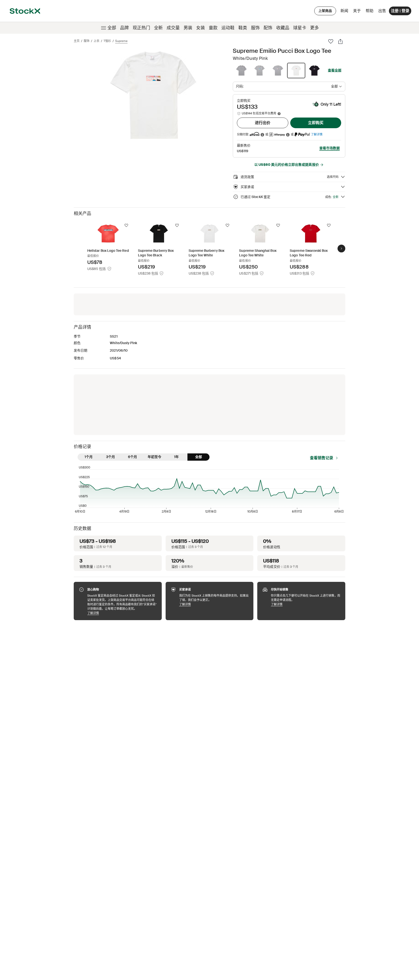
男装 (188, 28)
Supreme (121, 41)
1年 (176, 457)
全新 (158, 28)
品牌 (124, 28)
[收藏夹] (331, 41)
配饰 (268, 28)
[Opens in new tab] (262, 134)
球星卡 (299, 28)
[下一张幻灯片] (341, 248)
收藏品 (282, 28)
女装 (200, 28)
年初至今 (154, 457)
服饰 (255, 28)
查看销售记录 (321, 457)
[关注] (126, 225)
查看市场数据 (329, 148)
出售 (382, 10)
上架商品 (325, 10)
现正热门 (141, 28)
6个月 (132, 457)
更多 (314, 28)
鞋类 (242, 28)
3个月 (110, 457)
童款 (213, 28)
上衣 (96, 41)
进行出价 (262, 122)
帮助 (369, 10)
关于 (358, 12)
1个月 (89, 457)
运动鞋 (227, 28)
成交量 (173, 28)
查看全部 (334, 70)
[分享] (340, 41)
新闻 (344, 10)
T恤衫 (107, 41)
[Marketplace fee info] (279, 114)
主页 (77, 41)
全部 (111, 28)
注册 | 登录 (400, 10)
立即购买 (315, 122)
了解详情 (316, 134)
